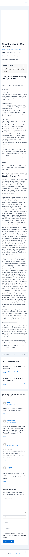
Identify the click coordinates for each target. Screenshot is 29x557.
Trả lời (4, 413)
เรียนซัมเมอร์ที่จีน (11, 420)
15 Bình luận (6, 383)
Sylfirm (8, 402)
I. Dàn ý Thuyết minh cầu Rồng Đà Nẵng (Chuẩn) (14, 68)
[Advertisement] (14, 27)
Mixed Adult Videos (12, 444)
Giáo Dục (12, 371)
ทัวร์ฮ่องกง (9, 467)
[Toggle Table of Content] (24, 66)
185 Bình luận (6, 371)
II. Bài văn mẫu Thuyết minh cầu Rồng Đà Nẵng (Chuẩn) (14, 70)
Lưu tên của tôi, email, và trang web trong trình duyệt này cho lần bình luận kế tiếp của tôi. (14, 535)
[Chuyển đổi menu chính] (26, 3)
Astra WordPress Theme (16, 553)
